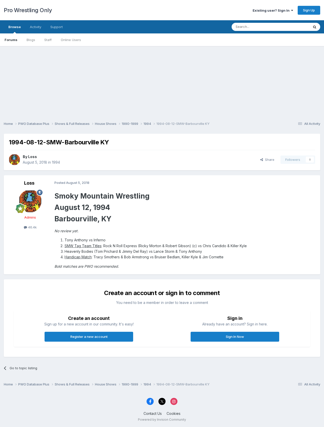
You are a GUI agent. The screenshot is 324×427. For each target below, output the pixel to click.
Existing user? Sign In (272, 10)
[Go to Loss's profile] (14, 159)
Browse (14, 27)
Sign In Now (235, 337)
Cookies (173, 413)
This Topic (294, 27)
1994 (56, 162)
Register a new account (89, 337)
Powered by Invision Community (162, 419)
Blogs (31, 40)
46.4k (32, 227)
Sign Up (309, 10)
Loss (32, 156)
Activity (35, 27)
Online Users (71, 40)
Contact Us (153, 413)
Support (56, 27)
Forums (11, 40)
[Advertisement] (162, 81)
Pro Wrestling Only (28, 10)
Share (268, 160)
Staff (48, 40)
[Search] (314, 27)
